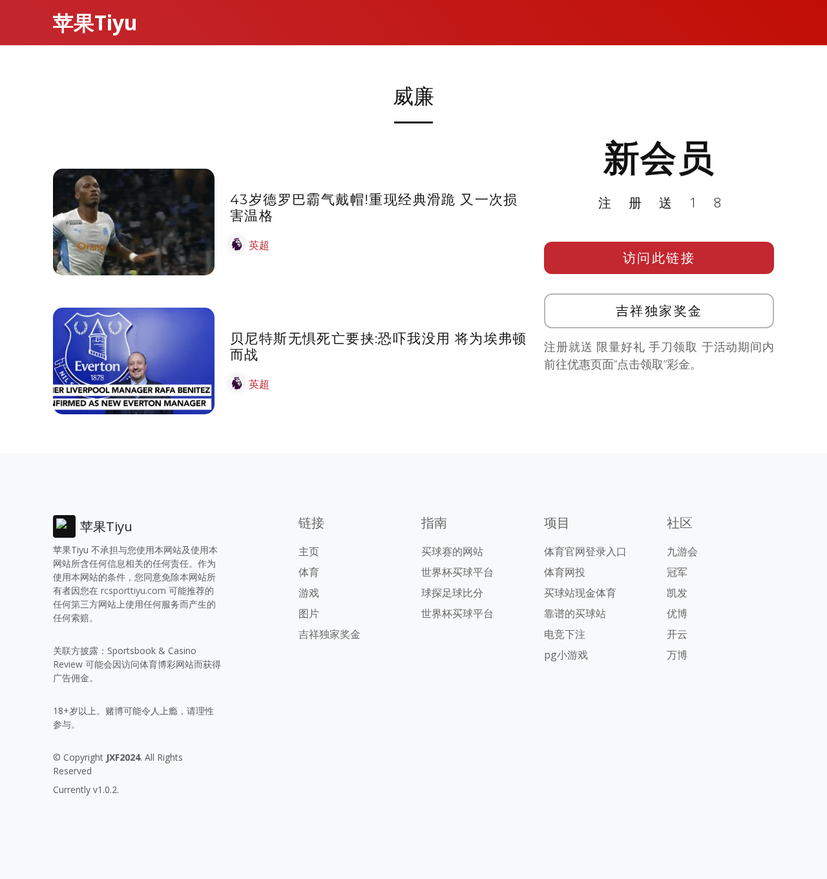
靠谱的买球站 (575, 613)
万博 (677, 655)
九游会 (682, 551)
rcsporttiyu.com (133, 590)
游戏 (308, 593)
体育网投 (564, 572)
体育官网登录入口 (585, 551)
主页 (308, 551)
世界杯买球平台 (457, 572)
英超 (259, 245)
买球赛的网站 (452, 551)
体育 (308, 572)
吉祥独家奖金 (659, 310)
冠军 (677, 572)
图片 (308, 613)
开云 (677, 634)
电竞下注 (564, 634)
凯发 (677, 593)
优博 (677, 613)
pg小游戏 (566, 655)
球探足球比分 (452, 593)
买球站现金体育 (580, 593)
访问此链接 (659, 257)
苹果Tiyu (95, 22)
